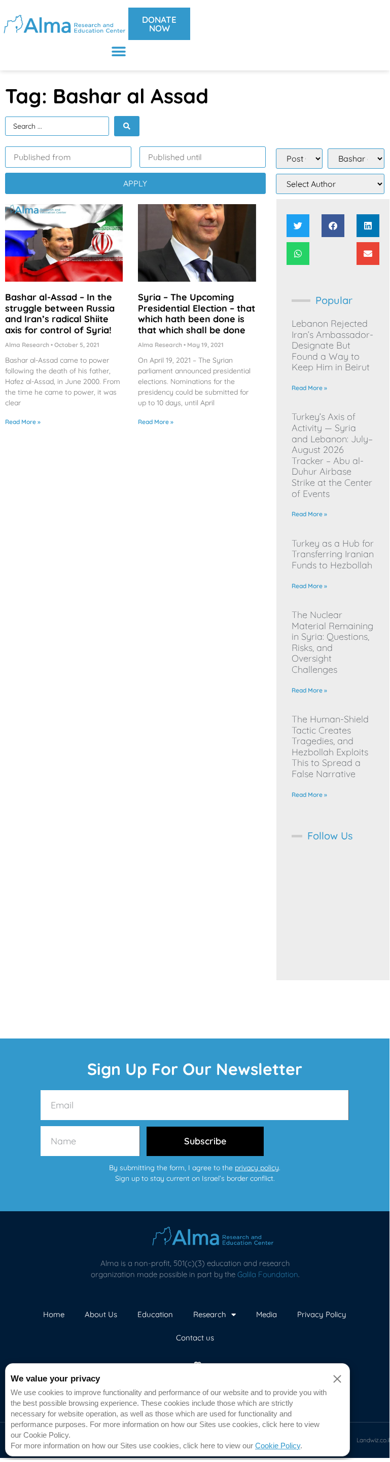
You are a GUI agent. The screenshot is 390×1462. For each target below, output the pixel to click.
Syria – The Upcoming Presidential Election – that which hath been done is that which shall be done (196, 313)
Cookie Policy (277, 1445)
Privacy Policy (321, 1314)
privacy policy (257, 1167)
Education (155, 1314)
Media (266, 1314)
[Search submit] (126, 126)
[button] (119, 51)
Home (53, 1314)
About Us (101, 1314)
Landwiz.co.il (373, 1440)
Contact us (195, 1337)
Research (209, 1314)
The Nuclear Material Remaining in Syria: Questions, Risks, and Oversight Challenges (332, 642)
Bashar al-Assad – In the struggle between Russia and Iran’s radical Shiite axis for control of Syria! (60, 313)
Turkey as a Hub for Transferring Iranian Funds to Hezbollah (333, 554)
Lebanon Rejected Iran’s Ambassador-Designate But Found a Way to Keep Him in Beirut (332, 345)
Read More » (23, 422)
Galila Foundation (267, 1274)
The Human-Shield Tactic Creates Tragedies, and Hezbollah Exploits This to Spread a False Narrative (330, 746)
